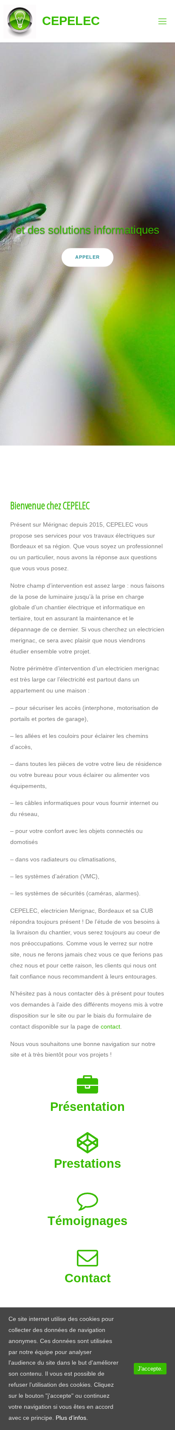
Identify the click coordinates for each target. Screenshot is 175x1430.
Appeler (87, 257)
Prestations (87, 1163)
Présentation (87, 1106)
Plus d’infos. (72, 1417)
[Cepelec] (19, 21)
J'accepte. (150, 1369)
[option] (87, 244)
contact (110, 1026)
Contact (88, 1278)
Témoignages (87, 1221)
